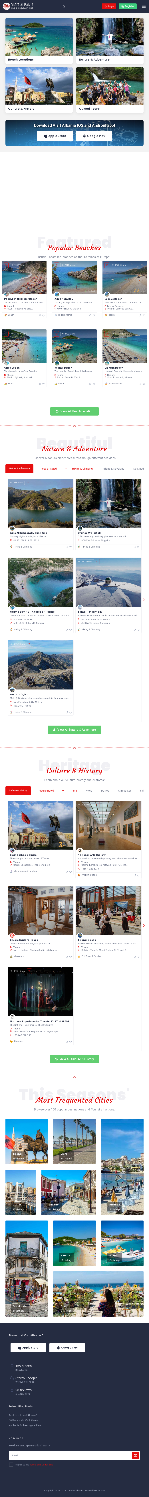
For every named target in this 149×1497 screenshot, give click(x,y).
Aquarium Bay (64, 299)
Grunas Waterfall (89, 533)
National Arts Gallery (92, 855)
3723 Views (70, 334)
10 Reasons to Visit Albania (24, 1420)
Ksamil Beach (63, 367)
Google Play (95, 136)
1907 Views (19, 265)
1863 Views (120, 265)
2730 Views (19, 334)
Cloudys (100, 1490)
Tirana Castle (87, 940)
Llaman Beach (114, 367)
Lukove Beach (113, 299)
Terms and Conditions (41, 1464)
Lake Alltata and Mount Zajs (28, 533)
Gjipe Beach (12, 367)
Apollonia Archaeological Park (25, 1425)
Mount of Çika (19, 694)
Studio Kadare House (24, 940)
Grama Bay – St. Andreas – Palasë (32, 612)
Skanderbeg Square (23, 855)
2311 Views (70, 265)
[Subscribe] (135, 1455)
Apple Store (57, 136)
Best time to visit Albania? (23, 1415)
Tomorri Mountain (90, 612)
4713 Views (120, 334)
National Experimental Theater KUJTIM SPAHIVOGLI (43, 1021)
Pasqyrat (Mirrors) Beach (20, 299)
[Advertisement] (74, 191)
